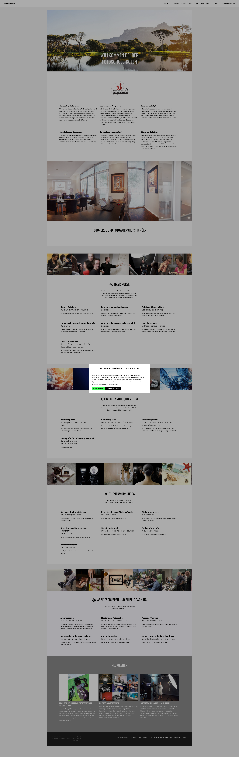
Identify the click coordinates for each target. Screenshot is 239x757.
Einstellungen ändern (113, 388)
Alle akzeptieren (98, 388)
